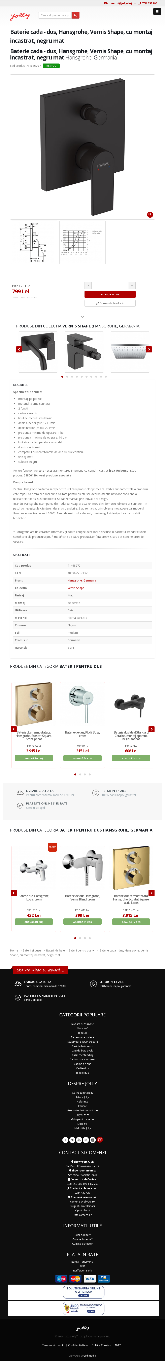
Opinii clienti (82, 1210)
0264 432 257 (90, 1184)
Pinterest (86, 1140)
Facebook (65, 1140)
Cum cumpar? (82, 1235)
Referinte (82, 1101)
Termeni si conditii (53, 1345)
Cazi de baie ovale (82, 1050)
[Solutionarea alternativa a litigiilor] (83, 1308)
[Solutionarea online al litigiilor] (83, 1292)
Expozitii (82, 1123)
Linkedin (72, 1140)
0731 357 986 (149, 3)
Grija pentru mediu (82, 1119)
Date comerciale (82, 1215)
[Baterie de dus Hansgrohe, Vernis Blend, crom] (82, 868)
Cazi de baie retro (82, 1046)
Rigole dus (82, 1072)
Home (14, 950)
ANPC (118, 1345)
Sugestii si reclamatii (82, 1206)
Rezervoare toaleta (82, 1037)
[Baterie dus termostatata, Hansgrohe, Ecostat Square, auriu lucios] (131, 868)
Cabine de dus (82, 1064)
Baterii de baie (55, 950)
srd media (90, 1355)
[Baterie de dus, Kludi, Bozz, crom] (82, 704)
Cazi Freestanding (82, 1055)
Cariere (82, 1106)
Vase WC (82, 1028)
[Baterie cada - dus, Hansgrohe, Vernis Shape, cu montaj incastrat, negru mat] (34, 242)
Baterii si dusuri (32, 950)
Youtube (79, 1140)
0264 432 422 (82, 1192)
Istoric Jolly (82, 1097)
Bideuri (82, 1033)
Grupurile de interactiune (82, 1110)
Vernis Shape (76, 588)
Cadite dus (82, 1068)
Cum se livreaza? (82, 1239)
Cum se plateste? (82, 1243)
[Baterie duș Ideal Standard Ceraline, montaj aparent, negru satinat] (131, 704)
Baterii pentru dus (80, 950)
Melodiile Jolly (82, 1128)
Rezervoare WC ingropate (82, 1041)
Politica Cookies (101, 1345)
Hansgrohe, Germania (82, 580)
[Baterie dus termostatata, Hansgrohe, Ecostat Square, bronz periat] (34, 704)
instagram (93, 1140)
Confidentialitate (78, 1345)
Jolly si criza (82, 1115)
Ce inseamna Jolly (82, 1092)
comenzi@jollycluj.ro (121, 3)
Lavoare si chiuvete (82, 1024)
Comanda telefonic (111, 303)
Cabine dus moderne (82, 1059)
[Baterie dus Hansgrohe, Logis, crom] (34, 868)
